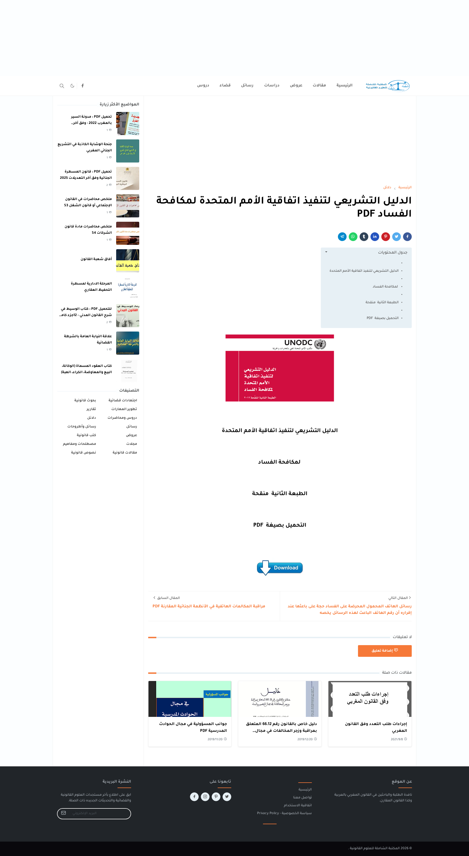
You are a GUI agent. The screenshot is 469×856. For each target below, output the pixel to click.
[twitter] (227, 796)
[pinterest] (216, 796)
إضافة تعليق (382, 651)
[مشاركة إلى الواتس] (353, 236)
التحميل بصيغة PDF (383, 318)
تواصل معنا (302, 798)
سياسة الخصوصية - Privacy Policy (284, 814)
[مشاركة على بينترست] (385, 236)
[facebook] (82, 86)
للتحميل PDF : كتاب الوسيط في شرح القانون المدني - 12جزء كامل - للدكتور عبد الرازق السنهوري (85, 315)
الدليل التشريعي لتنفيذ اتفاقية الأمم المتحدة (364, 271)
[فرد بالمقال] (396, 236)
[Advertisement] (306, 38)
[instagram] (205, 796)
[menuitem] (344, 86)
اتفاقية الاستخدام (298, 806)
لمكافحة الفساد (386, 287)
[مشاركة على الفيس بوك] (407, 236)
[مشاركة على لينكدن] (374, 236)
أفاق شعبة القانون (96, 259)
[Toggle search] (62, 86)
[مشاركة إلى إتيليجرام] (342, 236)
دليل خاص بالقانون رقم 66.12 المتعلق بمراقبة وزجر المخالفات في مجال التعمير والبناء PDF (281, 731)
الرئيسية (305, 790)
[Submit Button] (63, 814)
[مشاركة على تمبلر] (364, 236)
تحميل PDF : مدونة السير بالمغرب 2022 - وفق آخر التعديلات (91, 123)
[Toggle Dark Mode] (72, 85)
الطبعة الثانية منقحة (382, 303)
